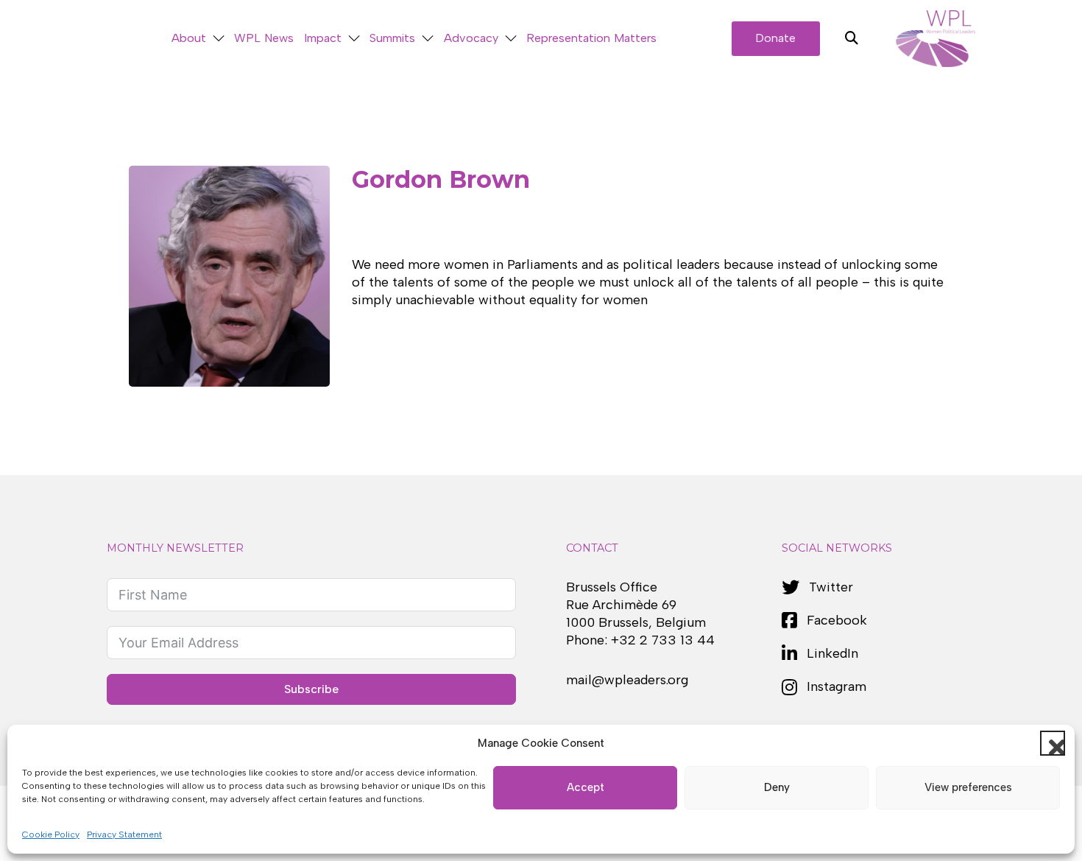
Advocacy (471, 38)
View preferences (968, 787)
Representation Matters (591, 38)
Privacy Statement (124, 834)
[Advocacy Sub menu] (511, 39)
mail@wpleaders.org (627, 680)
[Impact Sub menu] (354, 39)
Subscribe (311, 689)
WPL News (264, 38)
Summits (392, 38)
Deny (777, 787)
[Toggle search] (852, 38)
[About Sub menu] (218, 39)
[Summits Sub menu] (428, 39)
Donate (775, 38)
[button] (1052, 743)
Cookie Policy (50, 834)
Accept (585, 787)
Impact (323, 38)
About (189, 38)
